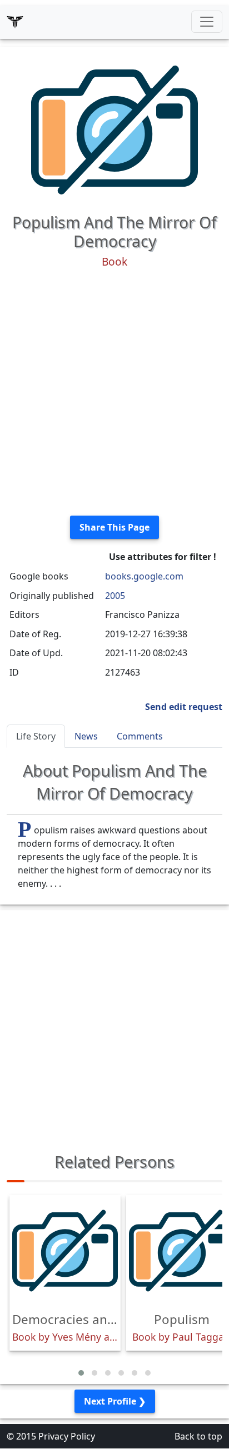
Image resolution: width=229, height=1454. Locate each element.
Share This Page (114, 527)
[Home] (15, 21)
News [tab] (86, 736)
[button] (81, 1372)
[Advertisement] (114, 392)
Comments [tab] (140, 736)
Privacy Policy (66, 1436)
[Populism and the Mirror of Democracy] (114, 129)
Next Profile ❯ (115, 1401)
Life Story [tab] (36, 736)
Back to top (198, 1436)
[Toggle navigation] (206, 22)
